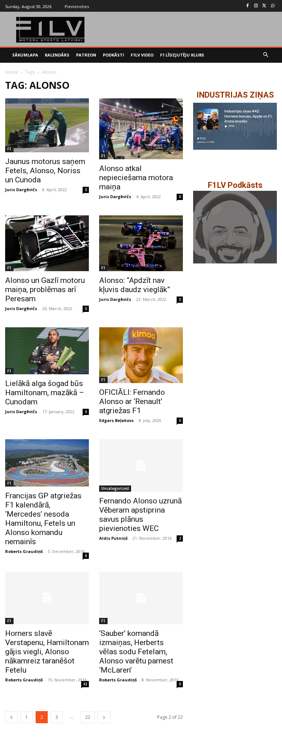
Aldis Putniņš (113, 538)
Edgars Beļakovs (116, 420)
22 (87, 717)
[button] (266, 55)
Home (11, 72)
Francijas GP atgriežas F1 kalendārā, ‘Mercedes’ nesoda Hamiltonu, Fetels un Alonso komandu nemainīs (43, 518)
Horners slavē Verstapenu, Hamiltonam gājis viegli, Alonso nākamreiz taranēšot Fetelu (47, 651)
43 (85, 684)
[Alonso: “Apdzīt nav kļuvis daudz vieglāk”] (141, 243)
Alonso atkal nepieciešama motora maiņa (136, 177)
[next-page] (104, 717)
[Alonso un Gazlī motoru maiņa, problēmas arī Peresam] (47, 243)
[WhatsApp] (272, 6)
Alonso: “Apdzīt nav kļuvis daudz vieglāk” (134, 285)
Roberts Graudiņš (24, 551)
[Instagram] (256, 6)
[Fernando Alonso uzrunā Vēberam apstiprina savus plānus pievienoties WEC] (141, 465)
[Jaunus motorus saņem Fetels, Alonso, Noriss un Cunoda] (47, 125)
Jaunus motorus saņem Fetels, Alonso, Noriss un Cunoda (45, 170)
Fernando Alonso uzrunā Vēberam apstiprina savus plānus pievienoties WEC (140, 514)
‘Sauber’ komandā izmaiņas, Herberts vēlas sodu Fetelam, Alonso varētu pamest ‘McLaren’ (136, 651)
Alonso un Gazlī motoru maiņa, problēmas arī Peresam (45, 289)
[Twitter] (264, 6)
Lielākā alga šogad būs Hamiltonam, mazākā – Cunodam (44, 392)
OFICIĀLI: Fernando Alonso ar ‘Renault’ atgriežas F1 (132, 401)
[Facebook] (247, 6)
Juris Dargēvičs (21, 189)
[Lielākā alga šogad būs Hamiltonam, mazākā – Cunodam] (47, 350)
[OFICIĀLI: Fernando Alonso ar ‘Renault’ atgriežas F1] (141, 355)
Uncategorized (115, 488)
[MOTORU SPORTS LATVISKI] (50, 30)
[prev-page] (11, 717)
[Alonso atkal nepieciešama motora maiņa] (141, 129)
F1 (9, 149)
